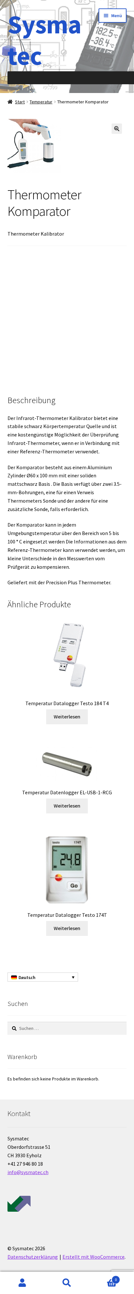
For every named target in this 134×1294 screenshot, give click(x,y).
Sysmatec (44, 40)
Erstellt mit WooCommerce (93, 1256)
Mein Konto (22, 1283)
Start (20, 102)
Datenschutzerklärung (32, 1256)
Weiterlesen (67, 716)
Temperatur (41, 102)
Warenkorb (103, 1277)
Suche (67, 1283)
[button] (117, 128)
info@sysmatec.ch (27, 1172)
